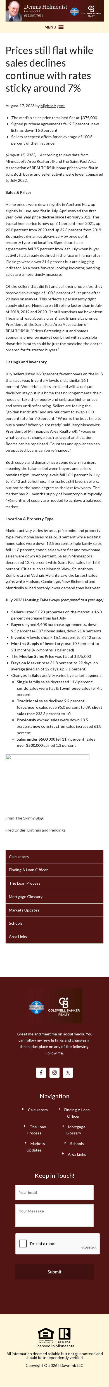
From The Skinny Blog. (25, 818)
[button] (50, 27)
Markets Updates (24, 910)
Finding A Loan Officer (28, 869)
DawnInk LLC (71, 1365)
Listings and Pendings (46, 830)
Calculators (19, 856)
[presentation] (57, 1244)
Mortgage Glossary (25, 896)
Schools (16, 923)
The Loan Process (25, 883)
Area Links (18, 936)
